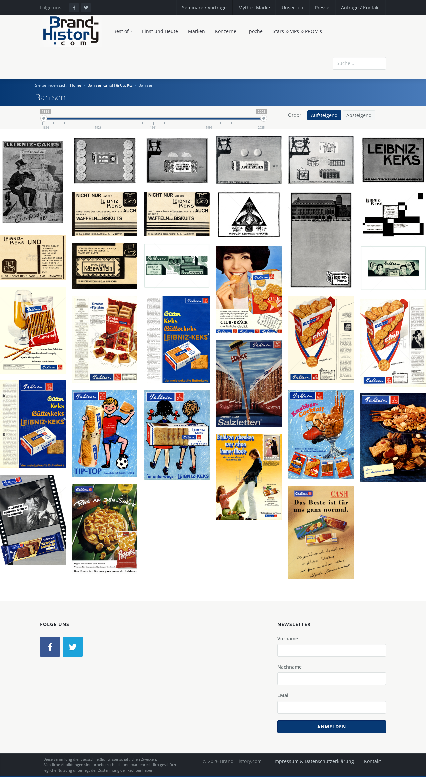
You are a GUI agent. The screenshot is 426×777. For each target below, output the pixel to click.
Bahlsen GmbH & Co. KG (109, 85)
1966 (251, 314)
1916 (323, 265)
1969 (323, 459)
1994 (323, 557)
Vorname (287, 638)
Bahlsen (35, 183)
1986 (35, 545)
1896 (35, 207)
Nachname (289, 667)
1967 (179, 364)
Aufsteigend (324, 115)
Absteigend (359, 115)
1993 (107, 554)
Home (75, 85)
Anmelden (331, 726)
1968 (251, 408)
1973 (251, 502)
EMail (283, 695)
